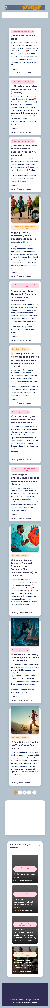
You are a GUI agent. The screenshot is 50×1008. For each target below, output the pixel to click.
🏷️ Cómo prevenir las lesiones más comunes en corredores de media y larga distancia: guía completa (25, 360)
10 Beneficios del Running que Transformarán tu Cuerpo (25, 745)
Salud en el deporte (20, 349)
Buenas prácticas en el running (25, 285)
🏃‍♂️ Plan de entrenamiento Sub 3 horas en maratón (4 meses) (25, 89)
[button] (34, 792)
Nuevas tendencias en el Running (25, 227)
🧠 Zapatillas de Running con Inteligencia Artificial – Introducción (25, 657)
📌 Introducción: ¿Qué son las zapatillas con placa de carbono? (23, 419)
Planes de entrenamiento (22, 31)
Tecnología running (20, 412)
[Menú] (44, 15)
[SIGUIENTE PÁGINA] (34, 792)
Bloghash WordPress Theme (25, 1002)
